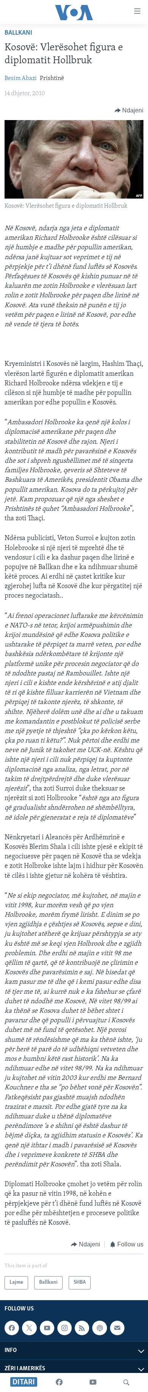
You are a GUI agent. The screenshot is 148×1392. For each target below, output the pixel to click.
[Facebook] (59, 1382)
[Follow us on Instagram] (64, 1328)
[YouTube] (93, 1382)
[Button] (129, 110)
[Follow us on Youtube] (47, 1328)
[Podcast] (99, 1328)
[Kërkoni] (126, 1382)
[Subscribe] (117, 1328)
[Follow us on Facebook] (12, 1328)
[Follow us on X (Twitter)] (29, 1328)
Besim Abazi (21, 78)
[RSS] (82, 1328)
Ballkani (18, 33)
